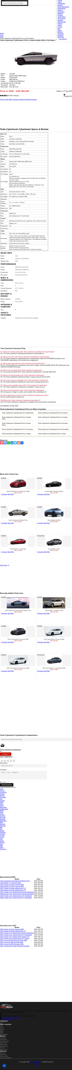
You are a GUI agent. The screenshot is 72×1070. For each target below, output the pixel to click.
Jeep (1, 804)
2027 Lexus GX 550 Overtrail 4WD (11, 942)
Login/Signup (62, 39)
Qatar (1, 1032)
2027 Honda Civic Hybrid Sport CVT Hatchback (16, 896)
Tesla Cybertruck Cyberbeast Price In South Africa (16, 418)
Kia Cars (2, 1048)
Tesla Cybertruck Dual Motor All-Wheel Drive (15, 881)
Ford (1, 789)
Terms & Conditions (6, 1058)
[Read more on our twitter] (36, 1065)
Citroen (2, 834)
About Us (2, 1053)
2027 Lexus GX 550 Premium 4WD (12, 944)
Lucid (2, 837)
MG (1, 827)
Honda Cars (3, 1043)
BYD (1, 822)
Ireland (60, 23)
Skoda (2, 831)
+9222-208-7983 (7, 1019)
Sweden (60, 20)
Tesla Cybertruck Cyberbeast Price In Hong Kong (16, 424)
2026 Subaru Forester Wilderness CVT (13, 890)
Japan (60, 25)
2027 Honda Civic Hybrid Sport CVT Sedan (14, 938)
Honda (2, 794)
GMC (1, 802)
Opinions (22, 99)
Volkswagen (4, 809)
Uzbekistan (61, 3)
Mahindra (3, 821)
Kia (1, 799)
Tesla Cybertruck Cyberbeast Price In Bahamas (17, 413)
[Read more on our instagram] (36, 1067)
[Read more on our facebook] (36, 1063)
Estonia (60, 10)
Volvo (2, 814)
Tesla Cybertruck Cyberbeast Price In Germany (17, 429)
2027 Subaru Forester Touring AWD (12, 884)
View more (4, 565)
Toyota (2, 790)
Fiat (1, 839)
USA (1, 1026)
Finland (60, 15)
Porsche (3, 817)
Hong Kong (61, 18)
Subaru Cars (4, 1049)
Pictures (3, 99)
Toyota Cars (3, 1039)
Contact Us (3, 1054)
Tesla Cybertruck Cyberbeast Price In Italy (52, 433)
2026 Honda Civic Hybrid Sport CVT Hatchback (16, 897)
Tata (1, 844)
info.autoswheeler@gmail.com (12, 1017)
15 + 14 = (3, 782)
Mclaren (2, 824)
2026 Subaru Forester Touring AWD (12, 886)
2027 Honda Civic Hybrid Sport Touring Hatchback (17, 892)
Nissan (2, 795)
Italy (59, 28)
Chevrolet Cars (4, 1041)
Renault (2, 819)
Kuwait (2, 1029)
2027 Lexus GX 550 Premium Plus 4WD (13, 940)
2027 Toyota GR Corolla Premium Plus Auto (14, 946)
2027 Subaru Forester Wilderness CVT (13, 888)
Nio (1, 829)
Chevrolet (3, 792)
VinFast (2, 816)
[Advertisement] (36, 20)
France (60, 27)
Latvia (60, 2)
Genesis (3, 826)
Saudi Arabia (4, 1034)
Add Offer (9, 99)
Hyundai (3, 797)
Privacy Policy (4, 1056)
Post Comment (7, 785)
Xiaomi (2, 836)
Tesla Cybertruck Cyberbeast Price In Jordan (53, 417)
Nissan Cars (3, 1044)
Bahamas (61, 37)
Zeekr (2, 841)
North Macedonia (63, 7)
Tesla (2, 37)
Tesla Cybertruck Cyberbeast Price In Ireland (53, 413)
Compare (15, 99)
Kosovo (60, 5)
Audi (1, 812)
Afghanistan (62, 8)
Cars (1, 35)
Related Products (31, 99)
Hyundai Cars (4, 1046)
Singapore (61, 12)
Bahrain (60, 32)
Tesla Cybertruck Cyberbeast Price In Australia (53, 429)
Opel (1, 847)
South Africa (62, 17)
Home (2, 33)
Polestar (3, 832)
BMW (2, 811)
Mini (1, 846)
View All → (3, 849)
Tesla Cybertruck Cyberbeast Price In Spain (16, 433)
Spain (60, 30)
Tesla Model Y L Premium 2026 (10, 883)
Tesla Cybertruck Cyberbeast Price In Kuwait (53, 423)
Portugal (60, 35)
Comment (3, 770)
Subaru (2, 800)
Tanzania (61, 33)
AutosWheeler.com (35, 1062)
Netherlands (62, 22)
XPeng (2, 842)
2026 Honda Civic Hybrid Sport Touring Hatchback (17, 894)
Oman (2, 1027)
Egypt (1, 1031)
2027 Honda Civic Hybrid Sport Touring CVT (15, 937)
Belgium (60, 13)
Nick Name (3, 763)
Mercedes (3, 807)
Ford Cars (3, 1038)
